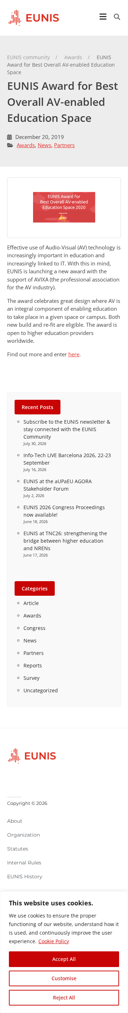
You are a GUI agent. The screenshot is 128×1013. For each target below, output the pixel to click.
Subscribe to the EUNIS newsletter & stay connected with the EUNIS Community (66, 429)
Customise (64, 978)
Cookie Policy (53, 941)
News (44, 145)
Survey (31, 678)
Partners (64, 145)
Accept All (64, 959)
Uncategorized (40, 690)
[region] (64, 952)
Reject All (64, 997)
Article (31, 603)
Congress (34, 628)
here (73, 354)
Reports (32, 665)
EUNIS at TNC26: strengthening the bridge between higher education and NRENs (65, 541)
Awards (26, 145)
